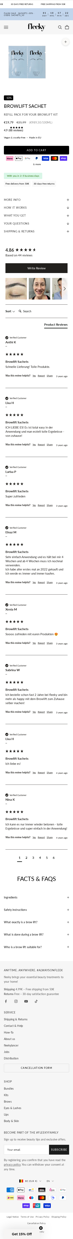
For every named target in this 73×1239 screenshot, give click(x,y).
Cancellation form (36, 1067)
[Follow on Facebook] (6, 1001)
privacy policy (12, 1164)
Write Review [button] (36, 268)
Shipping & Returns (16, 1019)
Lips (6, 1114)
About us (9, 1039)
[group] (36, 250)
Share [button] (50, 375)
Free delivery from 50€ (17, 183)
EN (48, 1181)
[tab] (56, 325)
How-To (8, 1032)
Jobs (7, 1052)
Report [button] (41, 375)
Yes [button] (34, 375)
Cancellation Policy (36, 1223)
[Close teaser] (41, 1228)
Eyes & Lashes (12, 1108)
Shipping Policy (58, 1216)
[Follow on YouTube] (26, 1001)
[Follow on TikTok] (36, 1001)
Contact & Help (13, 1025)
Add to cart (36, 150)
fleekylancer (11, 1045)
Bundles (9, 1088)
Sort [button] (8, 311)
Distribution (11, 1058)
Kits (6, 1095)
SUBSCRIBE (59, 1149)
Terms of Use (27, 1216)
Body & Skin (11, 1121)
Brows (8, 1101)
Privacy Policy (42, 1216)
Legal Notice (13, 1216)
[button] (16, 289)
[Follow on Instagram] (16, 1001)
